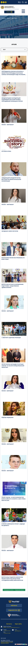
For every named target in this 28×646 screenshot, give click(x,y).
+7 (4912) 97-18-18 (6, 630)
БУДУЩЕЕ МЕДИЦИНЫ (7, 417)
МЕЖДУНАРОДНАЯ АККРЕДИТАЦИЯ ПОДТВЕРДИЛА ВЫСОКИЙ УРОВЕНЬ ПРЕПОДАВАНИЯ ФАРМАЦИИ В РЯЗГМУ (12, 99)
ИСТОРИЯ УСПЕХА (6, 151)
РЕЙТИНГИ (14, 605)
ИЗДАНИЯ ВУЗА (12, 610)
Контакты (9, 624)
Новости (8, 18)
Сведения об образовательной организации (11, 9)
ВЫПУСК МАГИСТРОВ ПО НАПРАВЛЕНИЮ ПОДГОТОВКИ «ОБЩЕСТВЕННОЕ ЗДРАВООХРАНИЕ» (12, 286)
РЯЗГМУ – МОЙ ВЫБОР (8, 124)
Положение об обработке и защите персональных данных (7, 643)
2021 (12, 18)
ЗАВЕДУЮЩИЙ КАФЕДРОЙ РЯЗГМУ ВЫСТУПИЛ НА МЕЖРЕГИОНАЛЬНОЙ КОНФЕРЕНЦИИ (11, 179)
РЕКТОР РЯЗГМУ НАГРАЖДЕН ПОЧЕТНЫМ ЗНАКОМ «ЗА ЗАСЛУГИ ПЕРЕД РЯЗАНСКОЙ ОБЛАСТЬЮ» (13, 366)
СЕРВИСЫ (8, 11)
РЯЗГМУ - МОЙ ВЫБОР (7, 391)
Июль (16, 18)
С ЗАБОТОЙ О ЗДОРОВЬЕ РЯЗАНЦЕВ (11, 337)
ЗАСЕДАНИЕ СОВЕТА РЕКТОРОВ (10, 231)
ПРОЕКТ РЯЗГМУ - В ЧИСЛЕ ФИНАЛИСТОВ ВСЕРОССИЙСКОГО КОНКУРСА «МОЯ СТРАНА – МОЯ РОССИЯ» (14, 499)
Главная (3, 18)
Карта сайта (18, 624)
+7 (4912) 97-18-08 (6, 633)
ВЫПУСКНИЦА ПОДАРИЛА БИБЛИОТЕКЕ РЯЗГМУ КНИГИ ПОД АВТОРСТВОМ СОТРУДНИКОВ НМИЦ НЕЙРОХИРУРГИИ (12, 578)
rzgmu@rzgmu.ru (18, 630)
